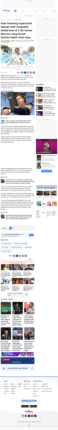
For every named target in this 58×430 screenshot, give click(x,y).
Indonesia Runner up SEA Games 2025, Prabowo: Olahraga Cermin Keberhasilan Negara (29, 346)
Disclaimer (44, 384)
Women (6, 388)
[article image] (39, 89)
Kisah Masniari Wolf (17, 247)
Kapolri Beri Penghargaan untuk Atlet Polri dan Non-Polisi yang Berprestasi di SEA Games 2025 (17, 346)
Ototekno (13, 386)
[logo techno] (6, 11)
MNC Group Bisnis (46, 391)
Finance (6, 386)
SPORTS (9, 19)
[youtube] (32, 416)
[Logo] (15, 11)
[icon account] (2, 41)
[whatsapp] (28, 72)
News (5, 384)
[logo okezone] (29, 401)
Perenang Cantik (6, 243)
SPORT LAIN (18, 19)
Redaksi (35, 386)
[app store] (33, 406)
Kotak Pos (35, 391)
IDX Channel (27, 388)
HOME (2, 19)
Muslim (13, 391)
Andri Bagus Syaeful (9, 40)
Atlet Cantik (5, 247)
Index (19, 386)
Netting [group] (44, 11)
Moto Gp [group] (36, 11)
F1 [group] (29, 11)
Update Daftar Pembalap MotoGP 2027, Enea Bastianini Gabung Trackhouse (49, 107)
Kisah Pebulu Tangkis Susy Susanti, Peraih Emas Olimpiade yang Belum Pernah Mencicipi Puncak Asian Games (50, 95)
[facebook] (26, 416)
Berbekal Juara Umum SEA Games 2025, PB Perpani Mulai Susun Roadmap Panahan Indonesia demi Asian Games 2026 (5, 321)
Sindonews (27, 384)
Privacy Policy (36, 388)
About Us (35, 384)
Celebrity (6, 391)
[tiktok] (35, 416)
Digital (19, 384)
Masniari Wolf (20, 75)
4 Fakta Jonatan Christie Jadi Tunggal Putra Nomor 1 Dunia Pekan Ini (49, 114)
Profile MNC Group (47, 388)
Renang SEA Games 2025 (20, 243)
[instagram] (23, 416)
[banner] (17, 356)
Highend (13, 388)
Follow (31, 235)
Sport (12, 384)
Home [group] (23, 11)
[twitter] (29, 416)
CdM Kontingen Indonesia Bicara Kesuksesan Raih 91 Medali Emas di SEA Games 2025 (29, 320)
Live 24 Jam (16, 362)
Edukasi (13, 393)
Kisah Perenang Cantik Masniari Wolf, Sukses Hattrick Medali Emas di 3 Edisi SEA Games (18, 121)
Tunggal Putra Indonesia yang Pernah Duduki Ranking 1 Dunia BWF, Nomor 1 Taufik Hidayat (50, 89)
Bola (5, 393)
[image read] (3, 122)
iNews (25, 386)
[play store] (25, 406)
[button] (49, 11)
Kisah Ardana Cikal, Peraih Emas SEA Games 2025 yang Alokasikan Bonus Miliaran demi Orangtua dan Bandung (6, 346)
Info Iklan (35, 395)
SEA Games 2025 (6, 251)
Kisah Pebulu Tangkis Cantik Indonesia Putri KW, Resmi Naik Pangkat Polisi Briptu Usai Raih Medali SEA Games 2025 (16, 321)
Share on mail (31, 72)
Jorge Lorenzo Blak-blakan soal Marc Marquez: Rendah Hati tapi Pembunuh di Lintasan (49, 101)
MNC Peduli (45, 386)
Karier (34, 393)
